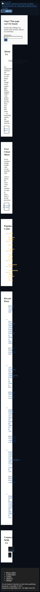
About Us (9, 578)
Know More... (6, 129)
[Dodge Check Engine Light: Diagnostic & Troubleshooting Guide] (20, 8)
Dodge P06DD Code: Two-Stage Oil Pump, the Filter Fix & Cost (11, 420)
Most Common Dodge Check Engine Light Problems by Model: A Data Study (11, 332)
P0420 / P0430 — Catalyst (11, 245)
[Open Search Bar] (3, 14)
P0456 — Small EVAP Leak (10, 255)
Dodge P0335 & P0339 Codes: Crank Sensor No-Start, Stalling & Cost (10, 506)
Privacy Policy (11, 573)
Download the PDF (6, 206)
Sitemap (9, 580)
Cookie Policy (11, 575)
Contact (8, 576)
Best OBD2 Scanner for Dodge (11, 276)
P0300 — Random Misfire (11, 236)
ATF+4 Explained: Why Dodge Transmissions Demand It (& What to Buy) (13, 377)
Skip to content (6, 2)
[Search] (5, 40)
